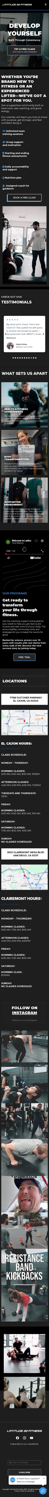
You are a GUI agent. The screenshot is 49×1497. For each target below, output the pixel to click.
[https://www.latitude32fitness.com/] (17, 4)
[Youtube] (31, 1437)
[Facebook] (17, 1437)
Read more (11, 338)
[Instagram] (24, 1437)
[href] (24, 722)
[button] (45, 4)
